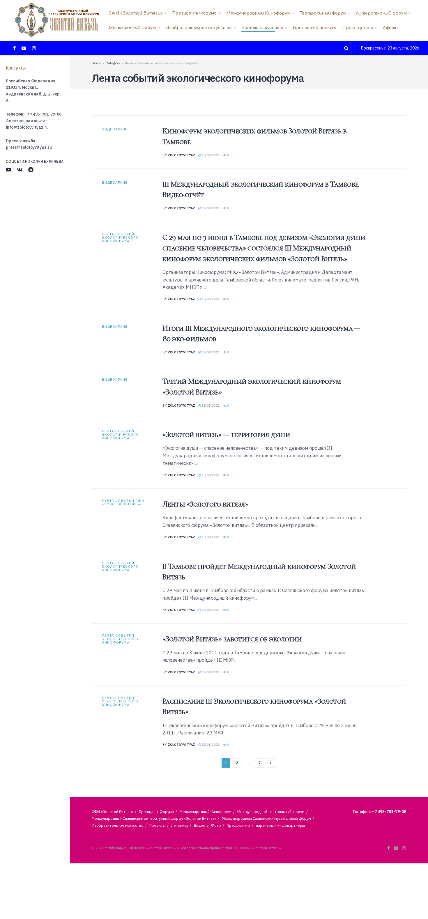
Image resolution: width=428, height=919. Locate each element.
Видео (199, 825)
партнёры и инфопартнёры (280, 825)
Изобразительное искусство (198, 28)
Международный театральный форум (271, 811)
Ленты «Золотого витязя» (205, 504)
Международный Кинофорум (258, 13)
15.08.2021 (210, 155)
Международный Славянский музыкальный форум (266, 818)
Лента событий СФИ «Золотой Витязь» (123, 502)
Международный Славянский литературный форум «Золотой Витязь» (154, 818)
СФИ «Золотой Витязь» (135, 13)
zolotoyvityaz (181, 155)
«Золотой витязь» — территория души (226, 434)
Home (96, 63)
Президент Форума (194, 13)
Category (113, 63)
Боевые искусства (262, 28)
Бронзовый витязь (314, 28)
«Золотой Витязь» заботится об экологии (232, 638)
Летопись (179, 825)
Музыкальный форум (132, 28)
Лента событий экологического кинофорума (161, 63)
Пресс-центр (357, 28)
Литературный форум (381, 13)
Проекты (157, 825)
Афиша (390, 28)
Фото (216, 825)
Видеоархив (115, 129)
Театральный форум (323, 13)
